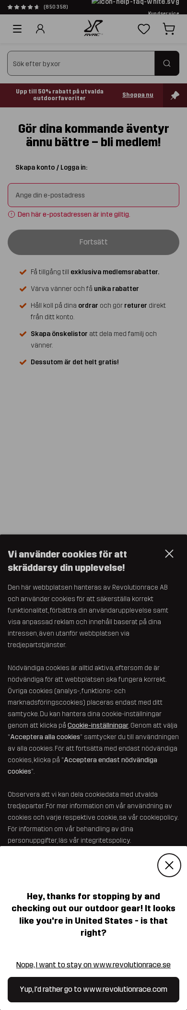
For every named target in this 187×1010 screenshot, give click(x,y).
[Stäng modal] (169, 866)
